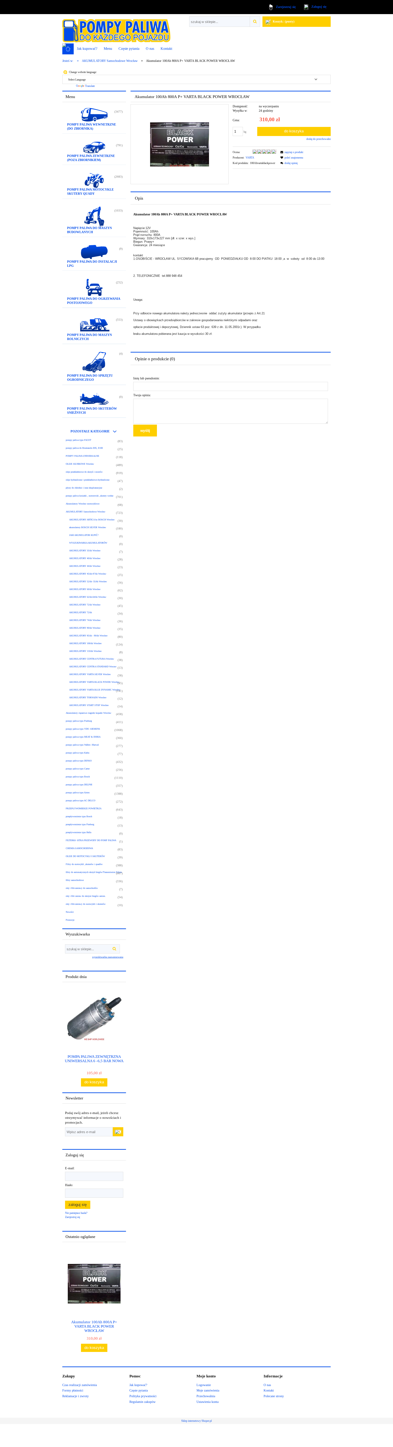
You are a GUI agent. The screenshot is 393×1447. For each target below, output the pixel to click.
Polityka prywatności (142, 1396)
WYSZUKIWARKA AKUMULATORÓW (88, 543)
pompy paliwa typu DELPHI (79, 784)
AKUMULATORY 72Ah (80, 612)
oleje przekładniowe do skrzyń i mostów (84, 472)
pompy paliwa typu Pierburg (79, 721)
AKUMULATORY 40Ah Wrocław (85, 558)
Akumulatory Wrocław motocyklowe (82, 503)
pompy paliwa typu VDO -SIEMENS (83, 729)
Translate (90, 86)
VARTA (250, 157)
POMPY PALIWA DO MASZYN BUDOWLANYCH (89, 230)
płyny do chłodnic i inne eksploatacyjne (84, 488)
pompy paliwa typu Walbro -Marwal (82, 745)
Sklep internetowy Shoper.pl (196, 1420)
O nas (267, 1385)
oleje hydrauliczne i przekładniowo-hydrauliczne (87, 480)
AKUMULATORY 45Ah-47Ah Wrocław (87, 573)
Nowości (70, 912)
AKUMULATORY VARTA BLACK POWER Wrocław (94, 682)
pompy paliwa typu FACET (78, 440)
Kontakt (269, 1390)
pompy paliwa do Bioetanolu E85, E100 (84, 448)
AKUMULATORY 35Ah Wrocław (85, 550)
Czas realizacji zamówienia (79, 1385)
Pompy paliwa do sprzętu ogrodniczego (90, 377)
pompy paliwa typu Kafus (77, 752)
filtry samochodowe (75, 880)
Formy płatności (72, 1390)
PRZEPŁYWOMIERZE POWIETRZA (83, 808)
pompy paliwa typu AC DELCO (80, 800)
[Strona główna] (116, 29)
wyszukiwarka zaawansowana (107, 956)
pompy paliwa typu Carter (78, 768)
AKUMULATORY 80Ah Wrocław (85, 628)
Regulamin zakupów (142, 1402)
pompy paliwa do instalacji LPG (92, 263)
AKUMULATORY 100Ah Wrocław (85, 643)
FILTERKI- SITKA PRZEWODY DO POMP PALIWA (91, 840)
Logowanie (203, 1385)
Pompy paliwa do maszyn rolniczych (89, 337)
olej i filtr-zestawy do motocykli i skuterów (86, 904)
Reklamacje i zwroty (75, 1396)
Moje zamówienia (207, 1390)
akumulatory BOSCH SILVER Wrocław (87, 527)
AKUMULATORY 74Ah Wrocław (85, 620)
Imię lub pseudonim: (146, 378)
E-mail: (70, 1168)
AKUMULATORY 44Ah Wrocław (85, 566)
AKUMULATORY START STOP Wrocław (89, 705)
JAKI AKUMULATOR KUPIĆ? (83, 535)
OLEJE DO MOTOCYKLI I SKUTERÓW (85, 856)
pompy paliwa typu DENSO (79, 760)
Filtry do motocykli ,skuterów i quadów (84, 864)
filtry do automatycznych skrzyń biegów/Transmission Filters (94, 872)
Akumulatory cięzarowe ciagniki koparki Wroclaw (88, 713)
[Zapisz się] (118, 1131)
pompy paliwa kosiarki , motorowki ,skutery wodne (89, 495)
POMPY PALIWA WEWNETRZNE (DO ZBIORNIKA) (91, 126)
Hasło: (69, 1185)
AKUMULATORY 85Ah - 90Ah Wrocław (88, 635)
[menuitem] (87, 48)
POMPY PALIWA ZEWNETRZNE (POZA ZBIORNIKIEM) (91, 158)
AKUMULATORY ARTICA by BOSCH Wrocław (92, 519)
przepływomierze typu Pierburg (80, 824)
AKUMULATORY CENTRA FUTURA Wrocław (91, 659)
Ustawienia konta (207, 1402)
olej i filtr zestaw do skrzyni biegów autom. (86, 896)
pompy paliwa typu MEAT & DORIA (83, 737)
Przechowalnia (205, 1396)
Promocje (70, 920)
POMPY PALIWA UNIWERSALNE (82, 456)
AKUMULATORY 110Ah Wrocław (85, 651)
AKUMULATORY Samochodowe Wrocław (85, 511)
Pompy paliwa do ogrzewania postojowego (93, 301)
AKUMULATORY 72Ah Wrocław (85, 604)
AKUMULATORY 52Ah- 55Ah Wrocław (88, 581)
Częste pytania (138, 1390)
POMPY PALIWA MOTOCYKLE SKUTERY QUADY (90, 191)
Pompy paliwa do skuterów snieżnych (92, 410)
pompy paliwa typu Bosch (78, 776)
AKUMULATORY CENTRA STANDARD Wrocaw (92, 666)
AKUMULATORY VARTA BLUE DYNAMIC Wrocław (94, 689)
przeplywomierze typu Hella (78, 832)
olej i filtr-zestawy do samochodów (82, 888)
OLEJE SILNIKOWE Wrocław (80, 464)
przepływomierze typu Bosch (79, 816)
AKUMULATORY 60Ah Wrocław (85, 589)
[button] (291, 152)
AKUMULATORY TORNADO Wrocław (87, 697)
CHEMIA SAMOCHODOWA (79, 848)
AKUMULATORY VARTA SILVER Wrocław (90, 674)
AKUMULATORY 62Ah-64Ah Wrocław (87, 597)
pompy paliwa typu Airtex (78, 792)
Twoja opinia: (142, 395)
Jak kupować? (138, 1385)
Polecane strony (274, 1396)
